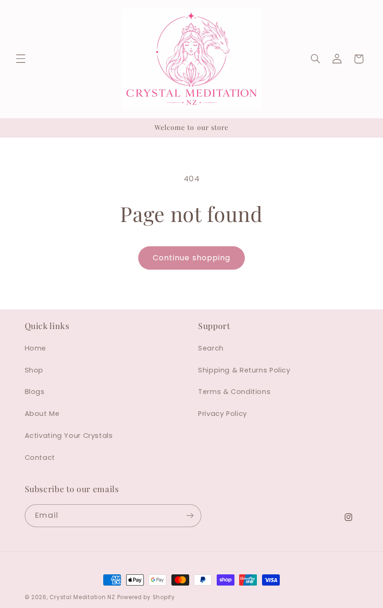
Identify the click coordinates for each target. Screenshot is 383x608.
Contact (40, 457)
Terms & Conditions (234, 391)
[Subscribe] (189, 515)
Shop (34, 370)
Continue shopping (191, 257)
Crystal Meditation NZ (82, 597)
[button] (20, 59)
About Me (42, 413)
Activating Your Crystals (69, 435)
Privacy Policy (222, 413)
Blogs (35, 391)
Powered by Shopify (146, 597)
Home (36, 348)
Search (211, 348)
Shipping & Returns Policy (244, 370)
